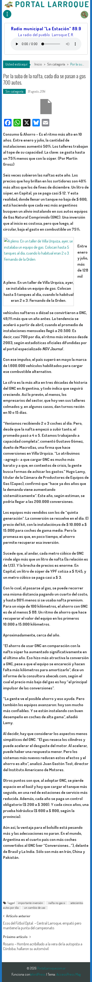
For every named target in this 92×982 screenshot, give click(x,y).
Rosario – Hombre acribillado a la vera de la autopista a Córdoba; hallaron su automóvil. (42, 945)
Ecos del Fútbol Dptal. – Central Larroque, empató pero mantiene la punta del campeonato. (42, 925)
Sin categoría (56, 64)
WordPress (38, 974)
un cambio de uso (34, 907)
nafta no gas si (56, 903)
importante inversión (30, 903)
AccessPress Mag (68, 974)
